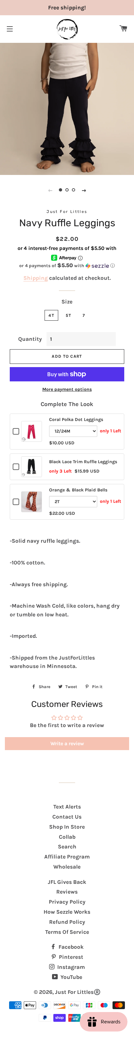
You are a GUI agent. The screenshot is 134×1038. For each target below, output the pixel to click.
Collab (67, 837)
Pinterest (70, 957)
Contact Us (67, 816)
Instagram (70, 967)
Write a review (67, 743)
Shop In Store (67, 826)
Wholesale (67, 866)
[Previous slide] (50, 190)
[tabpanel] (67, 108)
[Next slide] (84, 190)
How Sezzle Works (67, 911)
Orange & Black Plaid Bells (78, 490)
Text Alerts (67, 806)
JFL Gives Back (67, 882)
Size (67, 301)
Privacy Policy (67, 901)
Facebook (70, 947)
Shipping (35, 278)
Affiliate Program (67, 856)
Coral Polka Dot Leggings (76, 419)
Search (67, 846)
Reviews (67, 891)
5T (69, 315)
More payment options (67, 389)
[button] (67, 266)
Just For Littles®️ (77, 992)
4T (51, 315)
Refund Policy (67, 922)
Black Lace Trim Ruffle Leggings (83, 461)
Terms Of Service (67, 932)
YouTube (70, 977)
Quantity (30, 339)
